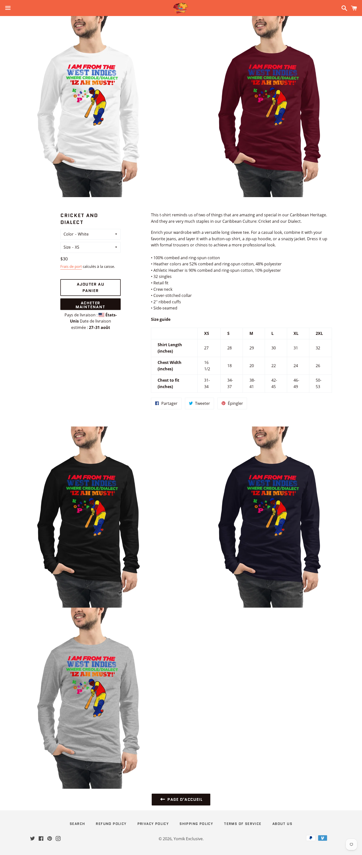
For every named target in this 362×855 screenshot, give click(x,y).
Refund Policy (111, 823)
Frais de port (71, 266)
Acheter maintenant (90, 305)
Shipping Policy (196, 823)
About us (282, 823)
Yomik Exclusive (188, 838)
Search (77, 823)
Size (67, 247)
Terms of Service (242, 823)
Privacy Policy (153, 823)
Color (69, 234)
